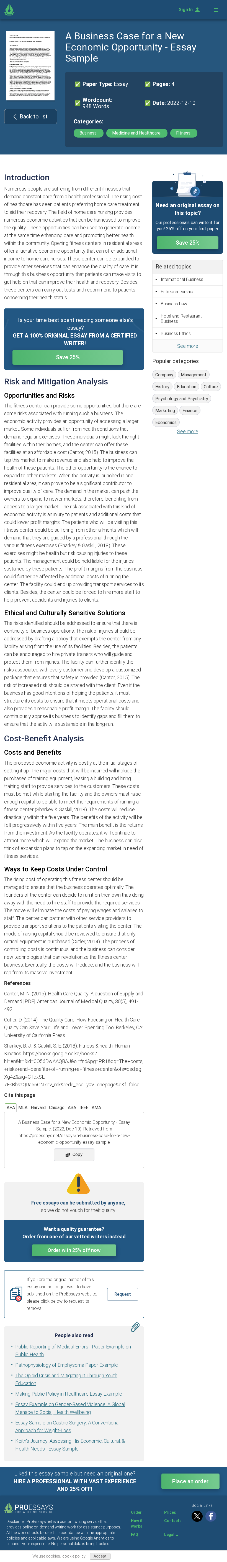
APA (11, 1107)
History (162, 386)
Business (88, 133)
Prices (170, 1512)
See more (187, 346)
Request (122, 1294)
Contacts (173, 1520)
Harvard (38, 1107)
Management (194, 374)
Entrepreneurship (177, 291)
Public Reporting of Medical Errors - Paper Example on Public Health (73, 1350)
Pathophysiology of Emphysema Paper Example (66, 1365)
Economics (166, 422)
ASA (72, 1107)
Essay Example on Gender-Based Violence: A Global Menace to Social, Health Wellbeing (70, 1408)
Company (164, 374)
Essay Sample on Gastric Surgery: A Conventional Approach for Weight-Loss (67, 1426)
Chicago (57, 1107)
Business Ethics (176, 333)
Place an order (190, 1481)
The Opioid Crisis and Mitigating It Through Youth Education (66, 1379)
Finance (189, 410)
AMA (96, 1107)
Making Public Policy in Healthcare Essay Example (68, 1394)
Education (186, 386)
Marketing (165, 410)
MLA (22, 1107)
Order (136, 1512)
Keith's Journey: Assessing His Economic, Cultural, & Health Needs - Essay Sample (70, 1445)
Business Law (174, 303)
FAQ (134, 1534)
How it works (137, 1523)
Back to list (34, 116)
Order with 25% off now (74, 1250)
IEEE (83, 1107)
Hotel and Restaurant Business (181, 318)
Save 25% (68, 357)
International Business (182, 279)
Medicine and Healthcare (137, 133)
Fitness (184, 133)
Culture (211, 386)
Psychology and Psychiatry (181, 398)
